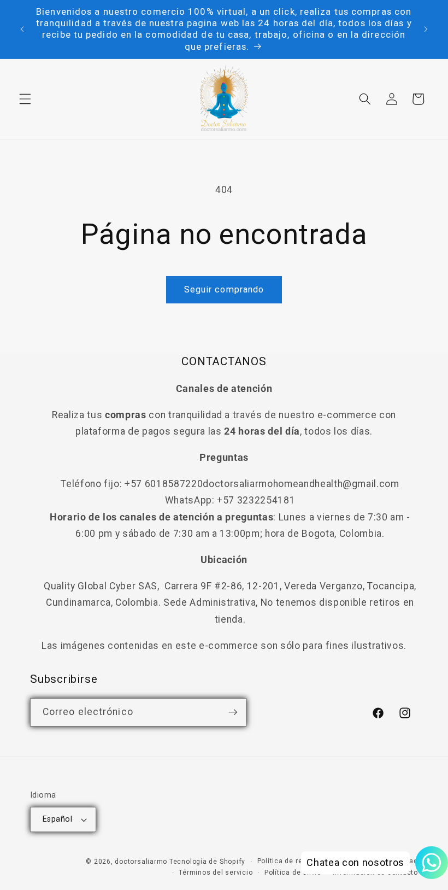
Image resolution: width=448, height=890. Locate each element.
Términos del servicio (215, 872)
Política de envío (292, 872)
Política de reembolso (294, 861)
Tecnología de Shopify (207, 861)
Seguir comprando (224, 289)
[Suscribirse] (233, 712)
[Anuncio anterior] (22, 29)
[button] (25, 99)
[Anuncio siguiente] (426, 29)
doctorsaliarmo (141, 861)
